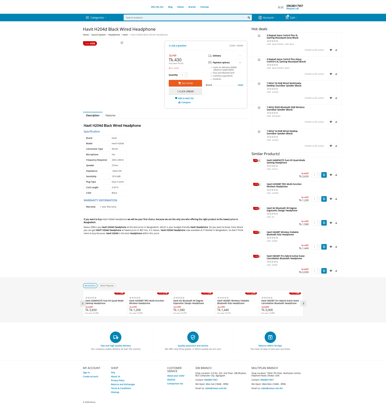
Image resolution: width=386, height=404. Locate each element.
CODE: (232, 45)
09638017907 (294, 5)
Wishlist (171, 379)
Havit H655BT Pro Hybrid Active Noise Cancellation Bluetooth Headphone (285, 257)
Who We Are (157, 6)
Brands (192, 6)
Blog (170, 6)
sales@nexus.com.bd (215, 388)
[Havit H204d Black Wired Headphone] (122, 42)
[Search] (249, 17)
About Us (115, 376)
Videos (180, 6)
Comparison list (175, 383)
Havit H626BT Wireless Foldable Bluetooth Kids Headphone (283, 233)
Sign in (86, 372)
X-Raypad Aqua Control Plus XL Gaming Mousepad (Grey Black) (282, 36)
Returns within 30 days (270, 345)
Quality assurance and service (193, 345)
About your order (176, 375)
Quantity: (173, 74)
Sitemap (204, 6)
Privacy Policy (117, 380)
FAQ (113, 372)
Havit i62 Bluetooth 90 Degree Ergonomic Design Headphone (282, 209)
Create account (90, 376)
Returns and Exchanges (123, 384)
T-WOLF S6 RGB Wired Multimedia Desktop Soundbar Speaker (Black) (284, 84)
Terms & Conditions (121, 388)
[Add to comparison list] (336, 50)
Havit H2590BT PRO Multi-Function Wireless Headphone (284, 185)
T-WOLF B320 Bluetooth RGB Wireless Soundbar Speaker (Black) (285, 108)
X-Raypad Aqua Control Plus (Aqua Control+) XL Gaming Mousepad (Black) (286, 60)
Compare (186, 102)
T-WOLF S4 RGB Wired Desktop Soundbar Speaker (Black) (282, 132)
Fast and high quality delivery (116, 345)
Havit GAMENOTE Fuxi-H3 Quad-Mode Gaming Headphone (286, 161)
